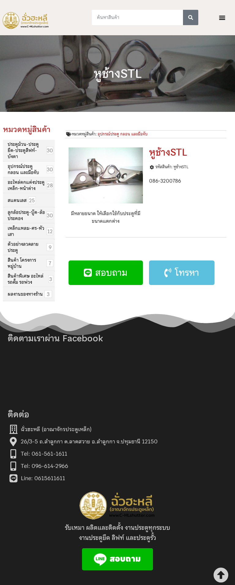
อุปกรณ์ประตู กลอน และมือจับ (122, 134)
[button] (222, 18)
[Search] (190, 17)
